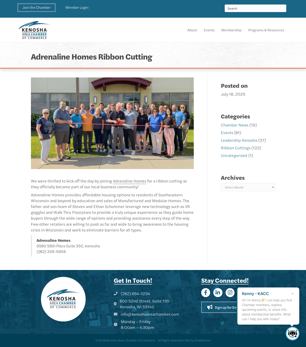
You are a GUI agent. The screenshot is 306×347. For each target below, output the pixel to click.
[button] (36, 7)
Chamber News (234, 125)
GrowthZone (202, 340)
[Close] (292, 293)
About (192, 29)
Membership (231, 29)
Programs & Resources (266, 29)
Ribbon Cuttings (235, 147)
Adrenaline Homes (129, 181)
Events (209, 29)
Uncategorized (234, 155)
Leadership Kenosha (239, 140)
